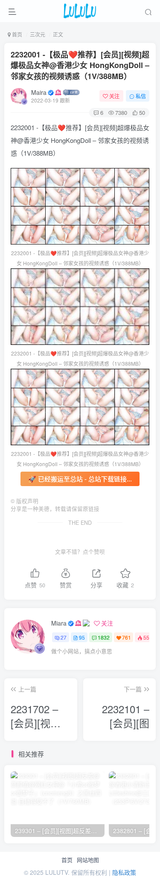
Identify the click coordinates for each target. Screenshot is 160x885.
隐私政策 (124, 872)
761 (126, 637)
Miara (59, 623)
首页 (67, 860)
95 (82, 637)
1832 (104, 637)
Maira (39, 92)
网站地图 (88, 860)
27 (64, 637)
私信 (141, 96)
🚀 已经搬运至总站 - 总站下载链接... (80, 478)
